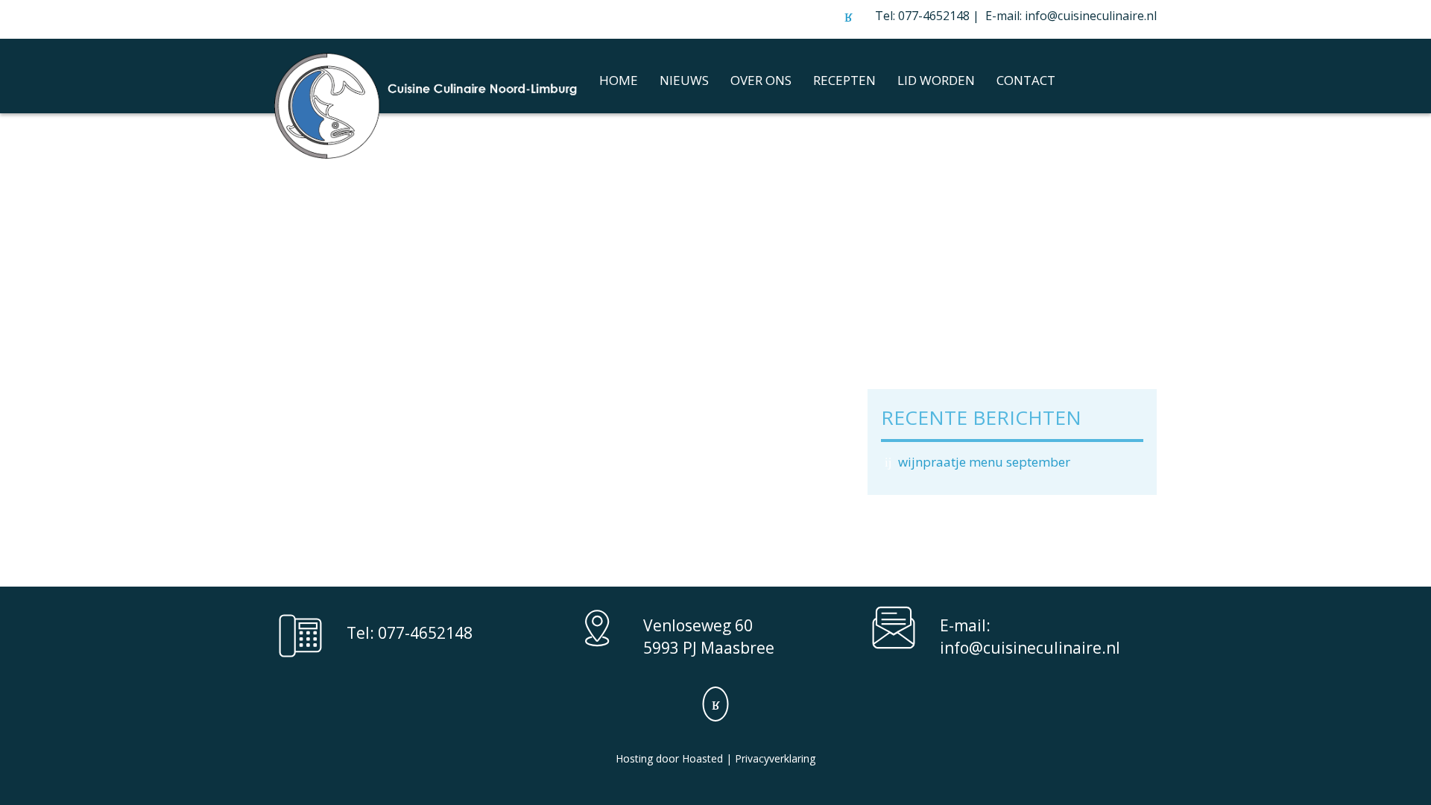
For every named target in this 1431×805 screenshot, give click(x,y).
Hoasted (702, 758)
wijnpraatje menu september (984, 461)
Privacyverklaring (775, 758)
